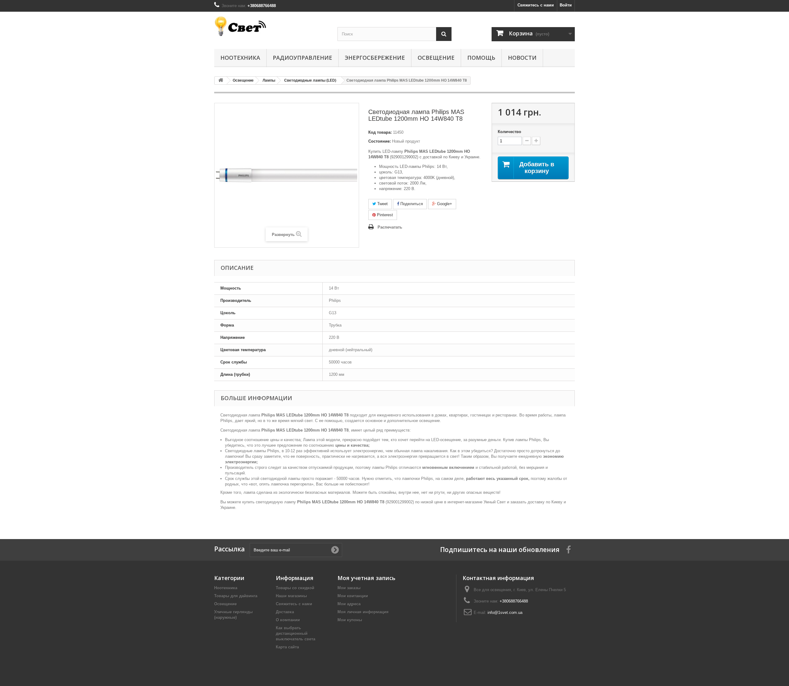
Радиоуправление (302, 57)
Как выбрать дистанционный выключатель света (295, 633)
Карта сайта (287, 647)
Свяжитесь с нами (535, 5)
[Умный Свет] (271, 26)
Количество (509, 131)
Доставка (285, 612)
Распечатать (390, 227)
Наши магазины (291, 596)
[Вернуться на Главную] (221, 80)
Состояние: (379, 141)
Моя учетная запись (366, 578)
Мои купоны (349, 620)
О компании (288, 620)
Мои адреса (349, 604)
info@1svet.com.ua (505, 612)
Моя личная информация (363, 612)
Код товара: (380, 132)
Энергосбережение (375, 57)
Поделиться (411, 203)
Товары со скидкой (295, 588)
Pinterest (384, 215)
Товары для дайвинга (235, 596)
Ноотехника (240, 57)
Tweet (382, 203)
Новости (522, 57)
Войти (566, 5)
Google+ (444, 203)
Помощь (481, 57)
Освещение (436, 57)
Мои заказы (349, 588)
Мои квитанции (352, 596)
